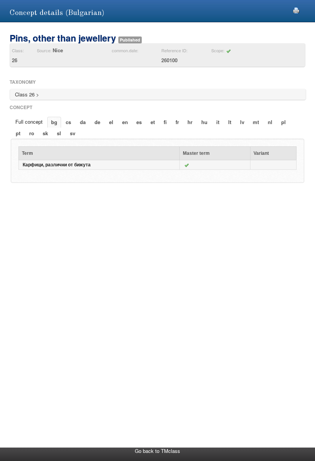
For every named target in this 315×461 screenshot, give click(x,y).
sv (72, 133)
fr (177, 122)
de (97, 122)
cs (68, 122)
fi (165, 122)
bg (54, 122)
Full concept (29, 121)
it (217, 122)
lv (242, 122)
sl (59, 133)
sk (45, 133)
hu (204, 122)
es (139, 122)
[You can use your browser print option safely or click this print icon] (296, 9)
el (111, 122)
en (125, 122)
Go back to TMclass (157, 450)
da (83, 122)
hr (189, 122)
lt (229, 122)
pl (283, 122)
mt (256, 122)
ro (31, 133)
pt (18, 133)
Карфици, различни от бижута (57, 164)
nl (270, 122)
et (153, 122)
